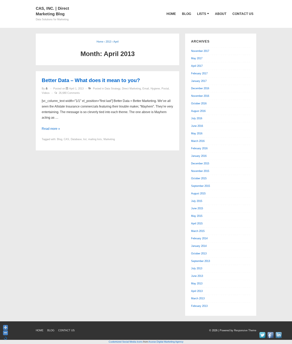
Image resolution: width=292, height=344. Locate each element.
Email (145, 88)
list (85, 139)
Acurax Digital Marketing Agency (165, 341)
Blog (59, 139)
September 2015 (200, 185)
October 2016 (199, 103)
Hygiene (155, 88)
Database (76, 139)
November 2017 (200, 50)
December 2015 (200, 163)
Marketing (109, 139)
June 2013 (197, 275)
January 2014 (199, 245)
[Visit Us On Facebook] (270, 338)
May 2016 (196, 133)
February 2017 (199, 73)
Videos (46, 92)
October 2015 (199, 178)
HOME (171, 14)
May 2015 (196, 215)
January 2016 (199, 155)
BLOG (186, 14)
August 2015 (198, 193)
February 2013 (199, 305)
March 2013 (198, 298)
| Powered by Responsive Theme (237, 330)
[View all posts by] (47, 88)
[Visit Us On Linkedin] (279, 338)
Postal (165, 88)
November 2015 (200, 171)
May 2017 (196, 58)
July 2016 (196, 118)
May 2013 (196, 283)
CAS (66, 139)
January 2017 (199, 80)
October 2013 (199, 253)
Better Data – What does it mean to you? (91, 80)
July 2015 (196, 201)
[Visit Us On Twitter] (262, 338)
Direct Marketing (131, 88)
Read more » (51, 128)
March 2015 (198, 231)
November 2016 (200, 95)
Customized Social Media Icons (126, 341)
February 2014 (199, 238)
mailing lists (95, 139)
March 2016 (198, 141)
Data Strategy (112, 88)
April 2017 (197, 65)
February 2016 (199, 148)
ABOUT (220, 14)
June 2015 (197, 208)
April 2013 (197, 291)
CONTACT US (242, 14)
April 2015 (197, 223)
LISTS (201, 14)
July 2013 (196, 268)
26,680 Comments (69, 92)
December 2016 (200, 88)
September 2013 (200, 261)
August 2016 (198, 110)
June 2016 (197, 125)
